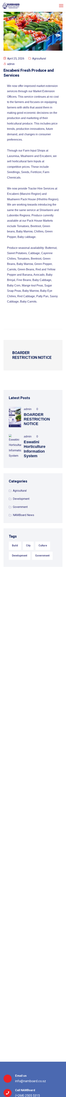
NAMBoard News (23, 515)
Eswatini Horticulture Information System (34, 449)
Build (15, 545)
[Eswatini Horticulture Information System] (15, 446)
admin (11, 64)
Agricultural (39, 58)
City (28, 545)
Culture (43, 545)
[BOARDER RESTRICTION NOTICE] (15, 417)
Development (21, 498)
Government (20, 507)
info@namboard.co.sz (30, 1081)
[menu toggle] (61, 5)
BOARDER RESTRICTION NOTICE (37, 419)
